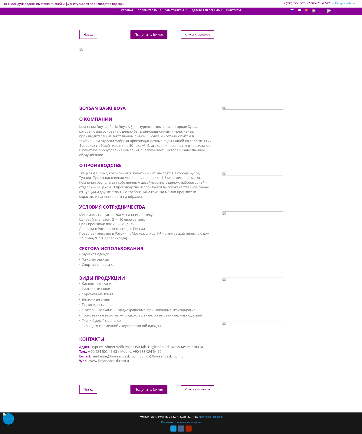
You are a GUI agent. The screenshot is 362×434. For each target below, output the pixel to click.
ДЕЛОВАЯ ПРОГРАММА (207, 10)
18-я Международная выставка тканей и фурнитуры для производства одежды (64, 4)
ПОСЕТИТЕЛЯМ (147, 10)
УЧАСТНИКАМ (174, 10)
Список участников (197, 34)
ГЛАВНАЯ (127, 10)
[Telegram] (8, 419)
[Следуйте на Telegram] (173, 428)
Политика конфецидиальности (181, 422)
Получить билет (148, 34)
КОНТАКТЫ (233, 10)
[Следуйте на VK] (181, 428)
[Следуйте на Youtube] (189, 428)
